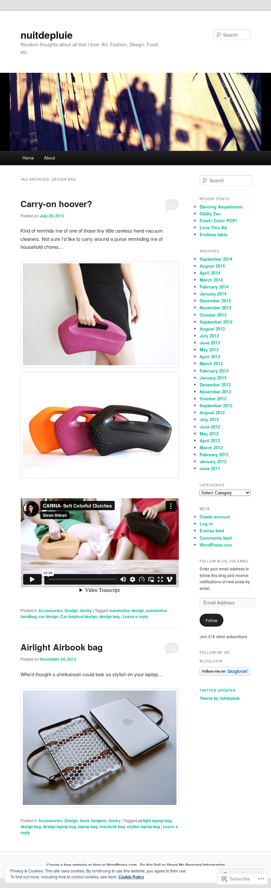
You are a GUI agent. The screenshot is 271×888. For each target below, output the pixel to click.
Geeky (86, 610)
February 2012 (214, 454)
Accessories (50, 610)
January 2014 (213, 293)
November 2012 (215, 391)
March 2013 (211, 363)
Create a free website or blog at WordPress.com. (92, 865)
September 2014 (216, 259)
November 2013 (215, 307)
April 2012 (210, 440)
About (49, 158)
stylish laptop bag (143, 826)
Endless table (213, 234)
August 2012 (212, 412)
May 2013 (209, 349)
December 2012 (215, 384)
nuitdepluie (46, 34)
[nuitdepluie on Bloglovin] (225, 674)
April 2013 (210, 356)
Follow (211, 620)
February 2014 (214, 287)
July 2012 (209, 419)
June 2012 (210, 426)
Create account (215, 516)
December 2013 (215, 300)
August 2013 (212, 329)
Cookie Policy (131, 877)
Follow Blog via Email (224, 561)
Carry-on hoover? (56, 204)
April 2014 (210, 273)
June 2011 (210, 468)
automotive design (126, 610)
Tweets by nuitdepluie (220, 698)
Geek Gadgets (93, 820)
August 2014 (212, 266)
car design (48, 616)
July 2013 (209, 336)
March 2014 (211, 280)
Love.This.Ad (213, 227)
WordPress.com (216, 545)
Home (28, 158)
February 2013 (214, 371)
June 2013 (210, 342)
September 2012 (216, 405)
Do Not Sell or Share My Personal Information (182, 865)
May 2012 (209, 433)
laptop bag (87, 826)
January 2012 (213, 461)
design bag (109, 616)
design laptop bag (59, 826)
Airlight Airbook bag (61, 647)
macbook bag (112, 826)
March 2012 (211, 447)
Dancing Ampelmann (221, 206)
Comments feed (216, 538)
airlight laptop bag (155, 820)
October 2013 (213, 315)
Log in (206, 523)
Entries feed (212, 530)
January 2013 (213, 378)
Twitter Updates (218, 690)
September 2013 (216, 322)
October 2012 (213, 398)
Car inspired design (78, 616)
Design (71, 610)
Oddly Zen (210, 213)
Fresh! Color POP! (218, 220)
